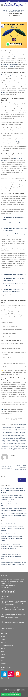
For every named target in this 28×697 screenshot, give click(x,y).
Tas (2, 660)
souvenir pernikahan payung (7, 446)
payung (18, 10)
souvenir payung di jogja (17, 437)
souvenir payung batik (10, 435)
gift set (5, 10)
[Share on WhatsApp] (7, 419)
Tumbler (3, 663)
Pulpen (3, 651)
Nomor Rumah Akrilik (7, 645)
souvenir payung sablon (8, 443)
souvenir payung (15, 433)
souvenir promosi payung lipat (10, 448)
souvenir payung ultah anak (19, 443)
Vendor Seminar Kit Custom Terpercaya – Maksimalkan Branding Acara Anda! (12, 556)
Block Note (4, 633)
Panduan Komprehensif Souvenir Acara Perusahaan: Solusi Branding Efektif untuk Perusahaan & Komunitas (12, 497)
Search (3, 476)
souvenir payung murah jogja (7, 441)
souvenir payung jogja (13, 438)
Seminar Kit (4, 654)
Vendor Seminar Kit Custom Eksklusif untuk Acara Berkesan (12, 528)
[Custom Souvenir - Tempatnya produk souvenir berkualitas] (13, 5)
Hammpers (4, 642)
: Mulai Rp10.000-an (14, 274)
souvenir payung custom (6, 437)
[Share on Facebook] (9, 419)
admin (20, 19)
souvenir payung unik (6, 445)
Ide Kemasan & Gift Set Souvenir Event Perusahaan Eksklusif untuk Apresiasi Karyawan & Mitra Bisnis (14, 504)
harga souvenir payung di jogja (16, 429)
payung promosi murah (20, 432)
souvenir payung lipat (10, 440)
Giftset (3, 639)
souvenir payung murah (21, 440)
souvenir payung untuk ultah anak (18, 445)
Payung (3, 648)
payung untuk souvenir (6, 433)
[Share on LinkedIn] (21, 419)
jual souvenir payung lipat (17, 430)
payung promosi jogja (10, 432)
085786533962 (8, 587)
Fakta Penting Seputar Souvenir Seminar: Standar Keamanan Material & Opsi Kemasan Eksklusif (13, 490)
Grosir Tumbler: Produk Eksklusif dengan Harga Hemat (12, 538)
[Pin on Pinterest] (18, 419)
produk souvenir (5, 426)
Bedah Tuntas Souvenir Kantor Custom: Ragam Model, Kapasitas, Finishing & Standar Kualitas (15, 622)
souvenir (19, 11)
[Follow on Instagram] (5, 591)
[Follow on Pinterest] (14, 591)
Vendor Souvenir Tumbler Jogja (16, 564)
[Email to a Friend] (15, 419)
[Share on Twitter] (12, 419)
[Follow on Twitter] (8, 591)
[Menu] (2, 5)
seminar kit (14, 11)
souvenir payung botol (20, 435)
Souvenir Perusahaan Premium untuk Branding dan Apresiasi (21, 467)
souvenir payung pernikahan (20, 441)
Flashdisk (3, 636)
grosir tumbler (12, 10)
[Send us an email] (11, 591)
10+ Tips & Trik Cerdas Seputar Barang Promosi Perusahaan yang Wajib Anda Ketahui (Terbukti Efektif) (14, 515)
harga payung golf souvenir (16, 427)
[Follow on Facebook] (2, 591)
